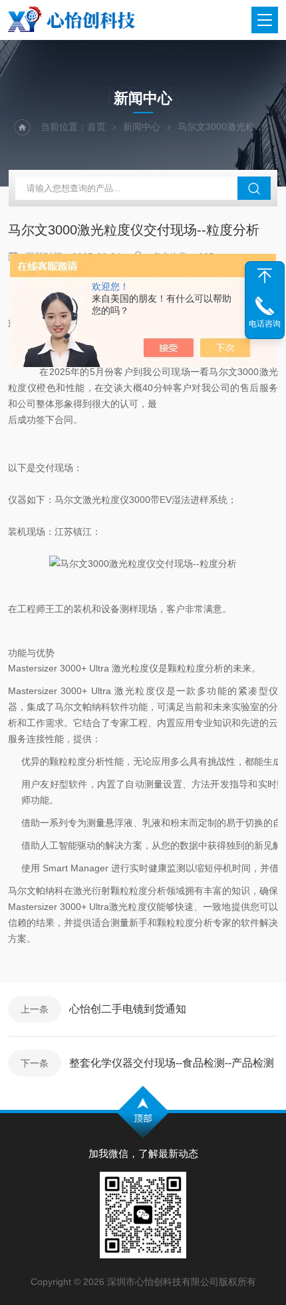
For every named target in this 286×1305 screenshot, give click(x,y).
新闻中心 (141, 126)
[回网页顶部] (264, 275)
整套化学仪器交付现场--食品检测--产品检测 (171, 1063)
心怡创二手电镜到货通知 (127, 1009)
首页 (96, 126)
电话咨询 (265, 323)
